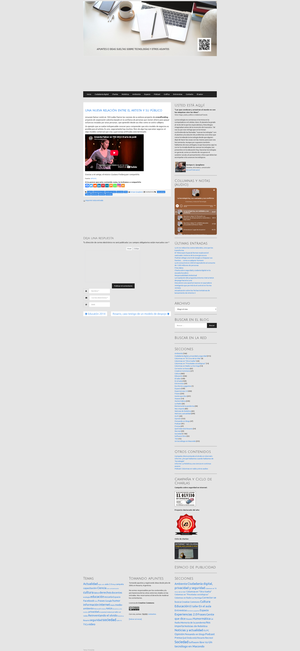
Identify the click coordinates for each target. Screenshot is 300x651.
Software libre (180, 436)
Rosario (86, 620)
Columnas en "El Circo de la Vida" (188, 358)
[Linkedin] (99, 185)
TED (176, 439)
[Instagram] (119, 185)
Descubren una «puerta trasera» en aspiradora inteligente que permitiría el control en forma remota (193, 285)
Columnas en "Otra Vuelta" (185, 361)
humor (116, 600)
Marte (112, 605)
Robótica (125, 94)
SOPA (118, 620)
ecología (86, 597)
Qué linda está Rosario (184, 429)
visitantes (152, 614)
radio (116, 612)
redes (85, 616)
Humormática (180, 401)
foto (96, 601)
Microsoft (97, 609)
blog (113, 584)
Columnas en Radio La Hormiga (187, 366)
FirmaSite (91, 650)
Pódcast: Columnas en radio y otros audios (191, 469)
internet (104, 604)
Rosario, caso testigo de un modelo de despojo (140, 313)
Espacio (147, 94)
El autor (200, 94)
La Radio (178, 404)
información (91, 604)
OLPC (177, 416)
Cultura (177, 374)
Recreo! (178, 431)
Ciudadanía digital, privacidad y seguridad (191, 356)
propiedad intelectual (106, 612)
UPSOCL (94, 178)
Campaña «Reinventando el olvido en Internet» (193, 456)
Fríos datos (179, 268)
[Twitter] (91, 185)
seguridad (96, 620)
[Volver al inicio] (135, 619)
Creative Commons (182, 371)
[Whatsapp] (115, 185)
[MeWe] (107, 185)
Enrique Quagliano (136, 192)
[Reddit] (95, 185)
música (103, 609)
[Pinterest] (103, 185)
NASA (109, 608)
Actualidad (90, 583)
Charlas (115, 94)
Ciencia (101, 588)
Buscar (212, 325)
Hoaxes (178, 399)
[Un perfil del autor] (193, 170)
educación (97, 596)
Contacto (189, 94)
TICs (85, 624)
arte (103, 584)
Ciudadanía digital (102, 94)
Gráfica (167, 94)
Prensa (177, 426)
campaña (120, 584)
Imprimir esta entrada (94, 200)
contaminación (114, 588)
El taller (178, 379)
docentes (116, 592)
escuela (108, 597)
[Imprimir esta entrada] (84, 200)
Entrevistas (177, 94)
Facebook (88, 600)
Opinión (178, 419)
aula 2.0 (108, 584)
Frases (177, 394)
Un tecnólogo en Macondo (185, 441)
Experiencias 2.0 (181, 391)
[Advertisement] (150, 73)
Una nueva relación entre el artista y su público (123, 110)
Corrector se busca (182, 368)
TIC (121, 620)
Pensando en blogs (182, 421)
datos (96, 593)
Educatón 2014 (96, 313)
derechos (105, 592)
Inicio (89, 94)
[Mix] (111, 185)
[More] (123, 185)
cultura (88, 592)
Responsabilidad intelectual (186, 275)
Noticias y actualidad (183, 414)
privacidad (93, 612)
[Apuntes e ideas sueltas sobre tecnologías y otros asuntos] (150, 28)
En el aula (178, 381)
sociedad (109, 620)
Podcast (178, 424)
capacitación (90, 588)
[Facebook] (87, 185)
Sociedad (178, 434)
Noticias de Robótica (183, 411)
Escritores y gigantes (183, 386)
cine (108, 588)
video (91, 624)
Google (108, 601)
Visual (129, 248)
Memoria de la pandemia (184, 406)
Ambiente (136, 94)
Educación (179, 376)
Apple (99, 584)
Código (136, 248)
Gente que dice (181, 396)
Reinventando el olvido (102, 615)
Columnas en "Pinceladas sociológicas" (190, 363)
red (119, 612)
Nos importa (180, 409)
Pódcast (157, 94)
